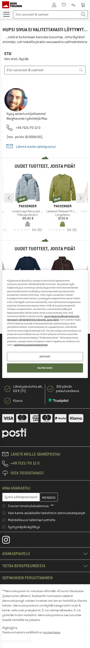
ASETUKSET (45, 356)
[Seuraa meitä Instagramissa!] (9, 541)
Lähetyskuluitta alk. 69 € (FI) (28, 388)
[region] (45, 324)
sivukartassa (51, 632)
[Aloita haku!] (83, 14)
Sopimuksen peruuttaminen (27, 577)
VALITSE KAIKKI (45, 367)
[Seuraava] (81, 198)
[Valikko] (6, 14)
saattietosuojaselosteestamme (31, 344)
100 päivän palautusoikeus (67, 388)
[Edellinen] (9, 198)
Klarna (17, 401)
